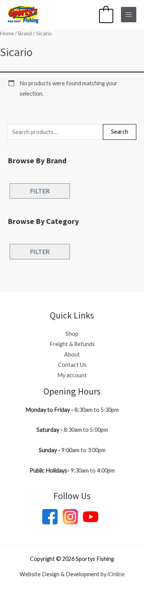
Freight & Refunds (72, 344)
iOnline (116, 574)
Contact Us (72, 365)
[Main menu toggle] (128, 14)
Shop (72, 333)
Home (7, 33)
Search (119, 131)
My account (72, 375)
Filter (40, 190)
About (72, 354)
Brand (25, 33)
